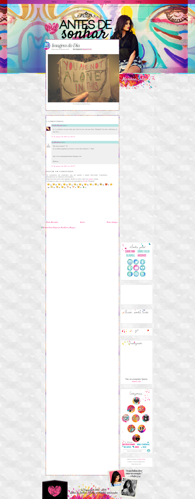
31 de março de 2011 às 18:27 (63, 166)
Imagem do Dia (66, 45)
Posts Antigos (112, 222)
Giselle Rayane (57, 125)
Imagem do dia (87, 49)
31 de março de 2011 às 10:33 (63, 136)
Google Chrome (141, 459)
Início (82, 222)
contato (90, 179)
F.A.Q (85, 181)
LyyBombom (56, 142)
